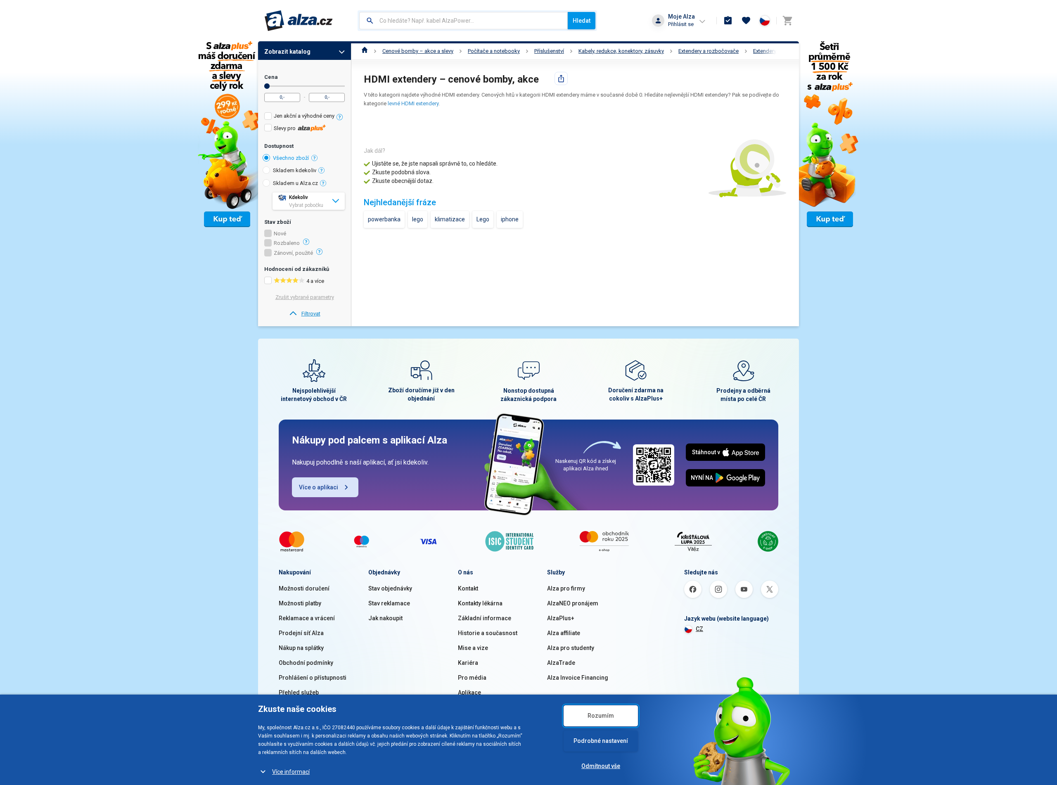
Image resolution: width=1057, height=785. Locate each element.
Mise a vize (473, 648)
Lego (482, 219)
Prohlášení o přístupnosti (312, 677)
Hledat (581, 20)
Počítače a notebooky (494, 51)
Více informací (291, 771)
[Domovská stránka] (365, 51)
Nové (280, 234)
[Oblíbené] (746, 21)
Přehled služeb (299, 692)
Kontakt (468, 588)
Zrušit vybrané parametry (304, 297)
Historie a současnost (487, 633)
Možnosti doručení (304, 588)
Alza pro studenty (570, 648)
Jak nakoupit (385, 618)
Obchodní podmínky (306, 662)
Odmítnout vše (600, 766)
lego (417, 219)
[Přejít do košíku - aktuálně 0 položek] (787, 21)
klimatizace (450, 219)
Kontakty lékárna (480, 603)
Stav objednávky (390, 588)
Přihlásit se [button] (681, 24)
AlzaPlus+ (560, 618)
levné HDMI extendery (413, 103)
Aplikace (469, 692)
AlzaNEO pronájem (572, 603)
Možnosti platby (300, 603)
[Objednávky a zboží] (728, 21)
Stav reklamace (389, 603)
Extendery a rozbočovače (708, 51)
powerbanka (384, 219)
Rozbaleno (287, 243)
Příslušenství (549, 51)
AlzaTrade (561, 662)
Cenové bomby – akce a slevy (417, 51)
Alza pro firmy (566, 588)
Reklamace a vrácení (307, 618)
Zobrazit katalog (287, 51)
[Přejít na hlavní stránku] (299, 20)
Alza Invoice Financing (577, 677)
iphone (510, 219)
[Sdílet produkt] (561, 78)
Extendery (764, 51)
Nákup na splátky (301, 648)
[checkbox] (304, 117)
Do (267, 86)
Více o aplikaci (318, 487)
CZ (699, 629)
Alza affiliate (563, 633)
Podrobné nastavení (601, 741)
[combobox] (463, 20)
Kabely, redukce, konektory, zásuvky (621, 51)
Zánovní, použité (293, 253)
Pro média (472, 677)
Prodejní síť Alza (301, 633)
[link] (304, 314)
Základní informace (484, 618)
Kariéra (468, 662)
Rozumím (601, 715)
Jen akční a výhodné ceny (304, 116)
